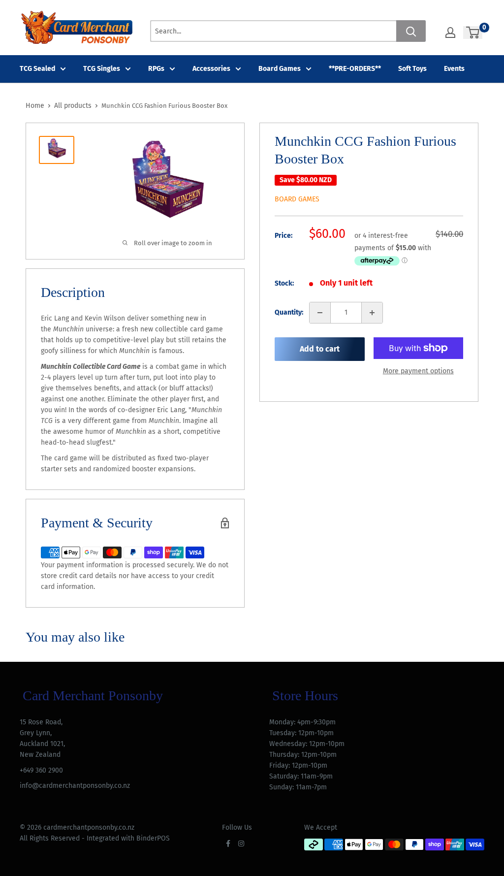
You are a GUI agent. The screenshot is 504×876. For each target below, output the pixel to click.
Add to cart (320, 349)
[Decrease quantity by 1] (320, 312)
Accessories (211, 69)
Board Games (279, 69)
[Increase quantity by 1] (372, 312)
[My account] (450, 32)
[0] (473, 32)
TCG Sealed (37, 69)
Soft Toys (412, 69)
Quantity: (289, 312)
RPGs (156, 69)
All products (73, 105)
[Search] (411, 31)
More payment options (418, 371)
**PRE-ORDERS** (355, 69)
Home (35, 105)
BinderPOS (153, 838)
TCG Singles (101, 69)
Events (454, 69)
